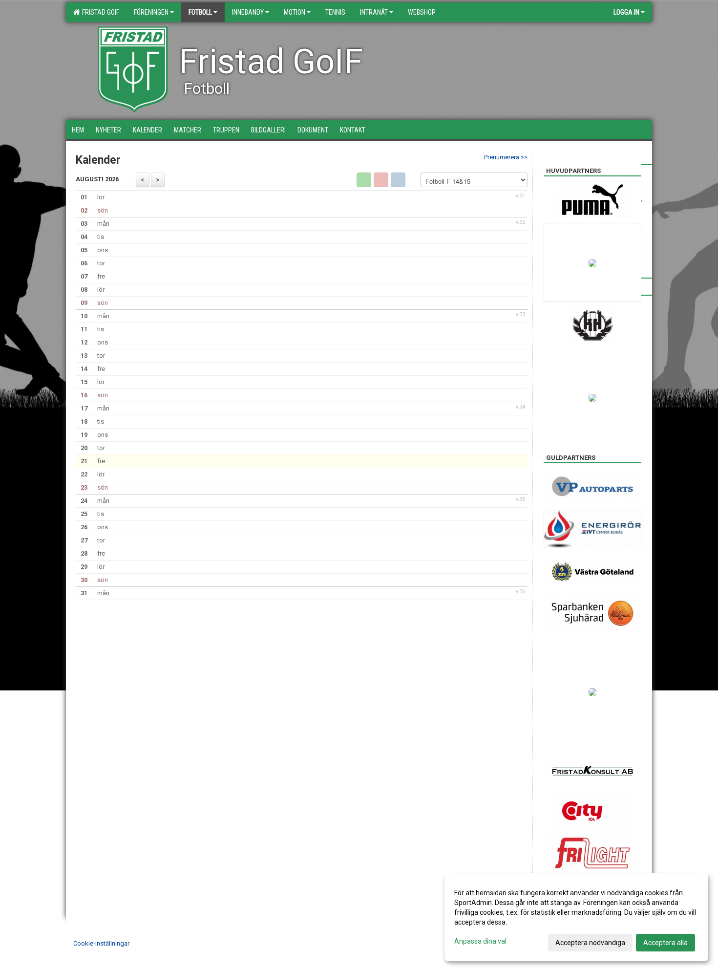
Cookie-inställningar (101, 943)
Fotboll (200, 12)
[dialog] (576, 917)
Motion (294, 12)
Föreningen (151, 12)
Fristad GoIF (99, 12)
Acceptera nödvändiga (590, 943)
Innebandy (248, 12)
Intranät (374, 12)
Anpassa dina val (480, 941)
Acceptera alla (665, 943)
